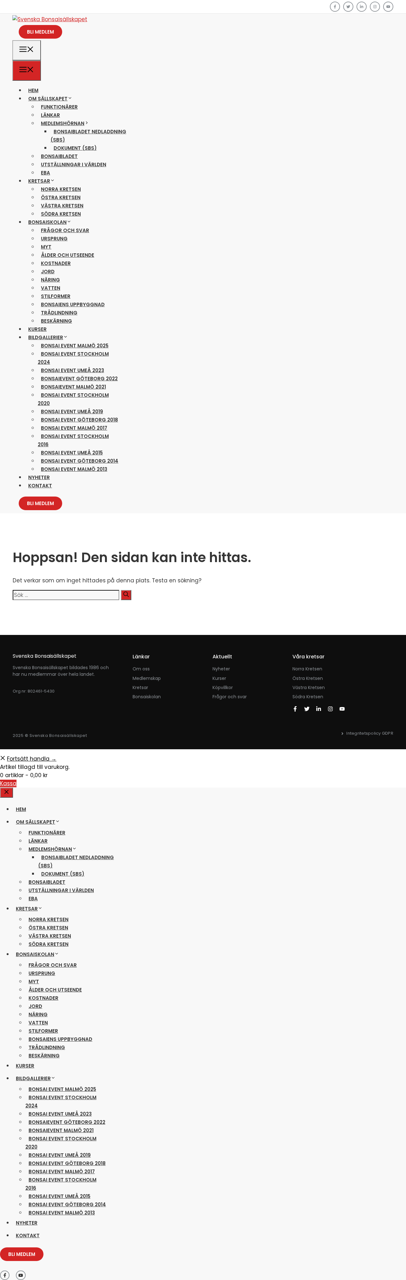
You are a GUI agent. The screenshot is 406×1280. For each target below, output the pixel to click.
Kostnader (56, 263)
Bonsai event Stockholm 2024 (73, 358)
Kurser (37, 329)
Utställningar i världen (73, 164)
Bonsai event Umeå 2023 (72, 370)
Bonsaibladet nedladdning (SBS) (88, 135)
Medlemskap (147, 678)
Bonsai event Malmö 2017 (74, 428)
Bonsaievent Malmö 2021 (73, 386)
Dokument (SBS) (75, 148)
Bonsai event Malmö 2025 (74, 345)
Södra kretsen (61, 214)
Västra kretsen (62, 205)
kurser (219, 678)
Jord (48, 271)
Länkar (50, 115)
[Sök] (126, 595)
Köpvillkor (223, 687)
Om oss (141, 669)
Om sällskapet (48, 98)
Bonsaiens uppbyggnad (73, 304)
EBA (45, 172)
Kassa (8, 783)
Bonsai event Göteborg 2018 (79, 419)
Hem (33, 90)
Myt (46, 247)
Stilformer (55, 296)
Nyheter (39, 477)
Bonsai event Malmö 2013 (74, 469)
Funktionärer (59, 107)
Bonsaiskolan (47, 222)
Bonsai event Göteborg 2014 (79, 461)
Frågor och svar (65, 230)
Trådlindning (59, 312)
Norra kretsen (61, 189)
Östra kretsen (61, 197)
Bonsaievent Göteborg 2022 (79, 378)
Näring (50, 279)
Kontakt (40, 485)
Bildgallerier (45, 337)
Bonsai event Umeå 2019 (72, 411)
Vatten (50, 288)
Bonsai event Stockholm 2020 (73, 399)
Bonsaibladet (59, 156)
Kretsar (39, 181)
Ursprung (54, 238)
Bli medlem (40, 32)
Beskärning (56, 321)
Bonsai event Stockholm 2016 (73, 440)
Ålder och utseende (67, 255)
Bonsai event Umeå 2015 (72, 452)
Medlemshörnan (62, 123)
